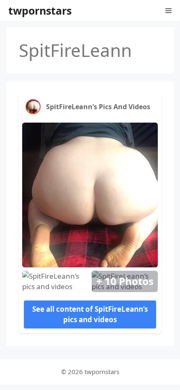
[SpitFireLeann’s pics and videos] (33, 106)
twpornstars (40, 10)
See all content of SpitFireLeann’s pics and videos (90, 314)
